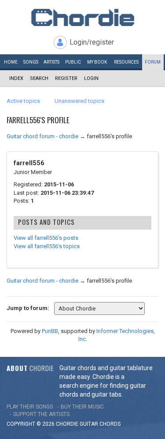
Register (66, 78)
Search (39, 78)
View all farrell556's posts (46, 238)
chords (110, 424)
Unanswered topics (79, 101)
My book (97, 62)
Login (91, 78)
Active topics (23, 101)
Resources (126, 62)
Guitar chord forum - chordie (42, 136)
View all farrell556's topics (47, 246)
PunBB (50, 331)
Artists (51, 62)
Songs (30, 62)
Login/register (92, 42)
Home (11, 62)
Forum (153, 62)
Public (73, 62)
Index (16, 78)
